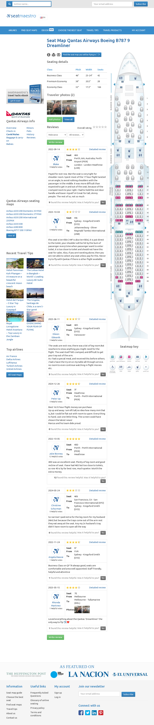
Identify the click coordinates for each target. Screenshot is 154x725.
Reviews (31, 137)
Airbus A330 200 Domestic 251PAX (23, 211)
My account (138, 30)
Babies (9, 144)
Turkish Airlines (14, 366)
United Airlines (14, 369)
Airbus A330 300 (14, 224)
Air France (11, 356)
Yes (103, 202)
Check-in (10, 131)
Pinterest (100, 712)
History (30, 134)
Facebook (81, 712)
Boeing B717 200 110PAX (19, 230)
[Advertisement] (93, 17)
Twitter (87, 712)
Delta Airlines (13, 359)
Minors (30, 128)
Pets (29, 131)
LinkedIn (94, 712)
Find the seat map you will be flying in (79, 54)
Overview (11, 128)
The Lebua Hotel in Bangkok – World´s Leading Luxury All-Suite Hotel (35, 276)
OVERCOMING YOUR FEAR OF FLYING (34, 326)
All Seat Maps (15, 374)
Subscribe (141, 4)
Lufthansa (11, 362)
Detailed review (97, 149)
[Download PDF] (53, 55)
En (43, 17)
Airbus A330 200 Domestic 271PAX (23, 214)
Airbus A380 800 (14, 227)
